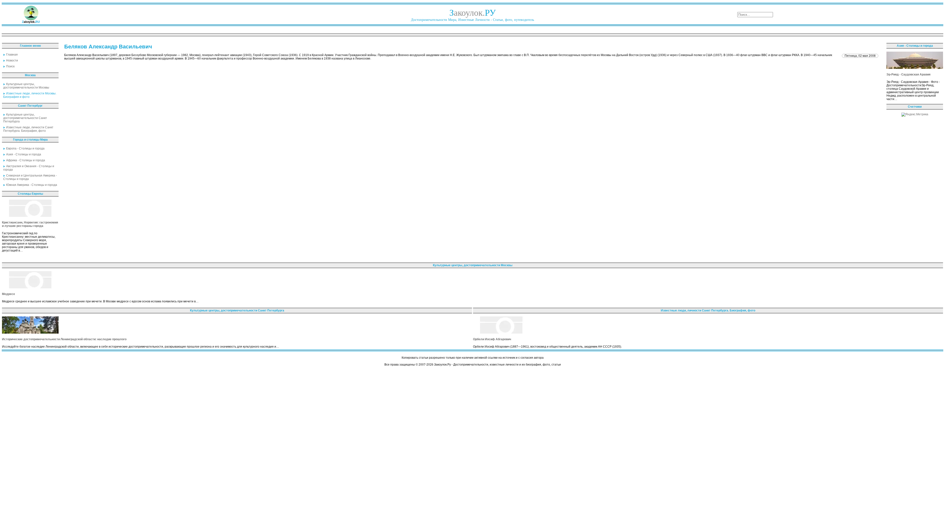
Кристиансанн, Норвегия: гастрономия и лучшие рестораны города (30, 224)
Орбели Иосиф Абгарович (492, 339)
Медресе (8, 294)
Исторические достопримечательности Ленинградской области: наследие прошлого (64, 339)
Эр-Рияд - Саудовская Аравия (908, 74)
